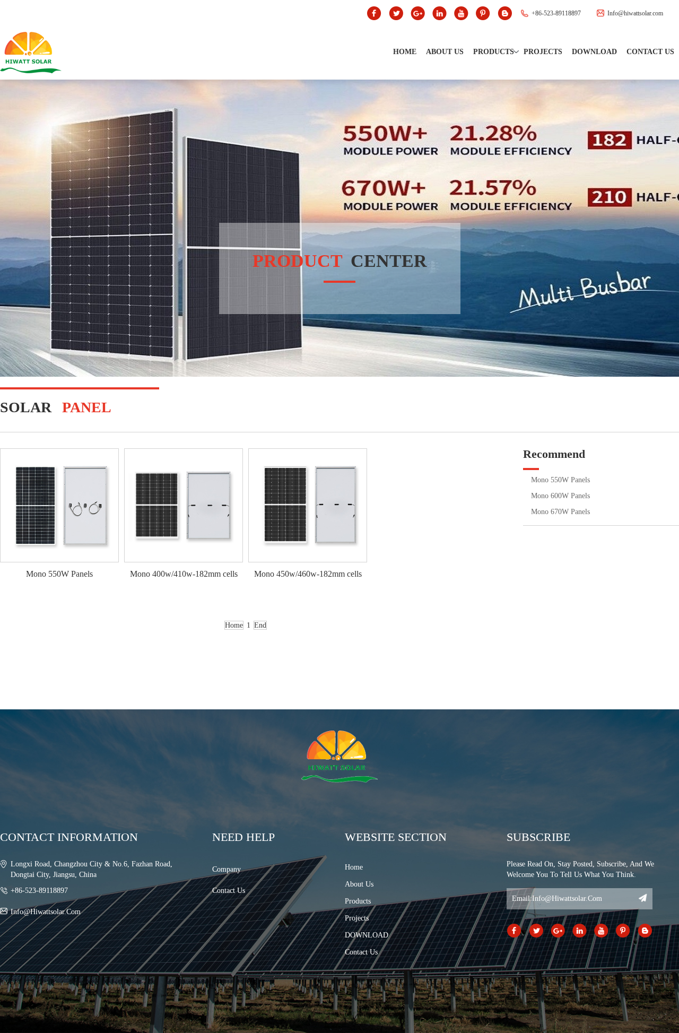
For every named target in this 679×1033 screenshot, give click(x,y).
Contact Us (650, 52)
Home (404, 52)
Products (493, 52)
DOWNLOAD (594, 52)
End (260, 625)
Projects (543, 52)
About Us (445, 52)
